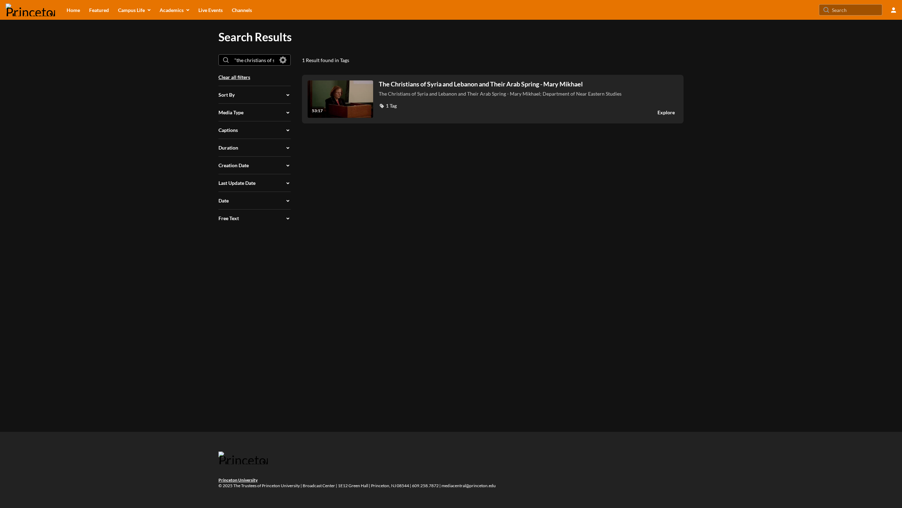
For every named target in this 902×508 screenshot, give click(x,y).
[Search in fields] (283, 60)
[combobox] (254, 60)
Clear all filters (234, 77)
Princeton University (238, 480)
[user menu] (893, 10)
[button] (388, 106)
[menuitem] (73, 10)
